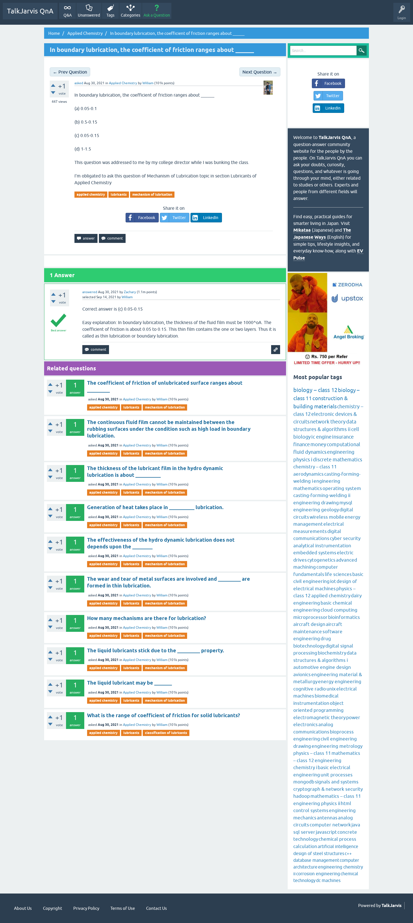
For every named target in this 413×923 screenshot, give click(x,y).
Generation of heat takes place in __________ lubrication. (155, 507)
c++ (348, 853)
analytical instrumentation (322, 545)
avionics (302, 674)
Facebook (146, 217)
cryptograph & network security (328, 789)
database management (316, 860)
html (346, 803)
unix (331, 689)
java (355, 825)
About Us (23, 908)
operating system (342, 488)
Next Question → (259, 71)
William (161, 399)
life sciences (338, 574)
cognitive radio (309, 689)
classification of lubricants (166, 733)
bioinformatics (344, 617)
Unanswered (89, 15)
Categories (130, 15)
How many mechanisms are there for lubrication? (146, 618)
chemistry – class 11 (315, 467)
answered (89, 292)
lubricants (119, 194)
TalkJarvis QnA (30, 11)
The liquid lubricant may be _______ (129, 683)
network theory (328, 422)
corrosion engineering (318, 873)
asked (78, 83)
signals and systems (336, 782)
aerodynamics (308, 474)
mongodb (303, 782)
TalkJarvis (391, 905)
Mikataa (302, 230)
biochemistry (332, 653)
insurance (343, 437)
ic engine (321, 437)
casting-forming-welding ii (321, 495)
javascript (326, 832)
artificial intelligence (338, 846)
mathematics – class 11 (335, 796)
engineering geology (316, 509)
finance (301, 444)
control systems (310, 810)
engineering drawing (316, 502)
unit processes (337, 775)
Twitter (179, 217)
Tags (110, 15)
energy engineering (339, 681)
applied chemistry (91, 194)
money (318, 444)
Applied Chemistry (123, 83)
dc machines (328, 880)
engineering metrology (337, 746)
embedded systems (314, 552)
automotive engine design (322, 667)
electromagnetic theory (319, 717)
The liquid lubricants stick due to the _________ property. (155, 650)
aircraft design (309, 624)
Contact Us (156, 908)
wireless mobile (327, 517)
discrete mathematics (337, 459)
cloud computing (339, 610)
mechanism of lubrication (152, 194)
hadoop (301, 796)
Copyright (52, 908)
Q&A (67, 15)
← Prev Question (70, 71)
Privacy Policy (86, 908)
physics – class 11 (312, 753)
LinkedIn (210, 217)
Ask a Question (157, 15)
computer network (330, 825)
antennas (327, 818)
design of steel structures (318, 853)
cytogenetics (321, 560)
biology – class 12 (315, 390)
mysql (345, 502)
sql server (304, 832)
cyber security (345, 538)
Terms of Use (122, 908)
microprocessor (310, 617)
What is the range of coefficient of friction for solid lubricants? (163, 715)
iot (333, 581)
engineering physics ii (316, 803)
